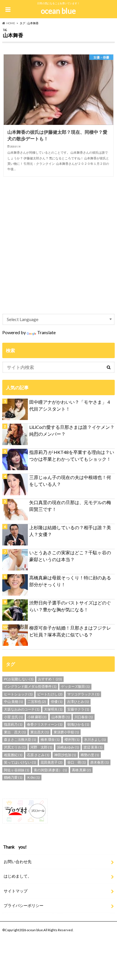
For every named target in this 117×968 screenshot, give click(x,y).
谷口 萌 (76, 762)
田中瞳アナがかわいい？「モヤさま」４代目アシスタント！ (70, 405)
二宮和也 (37, 701)
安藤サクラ (78, 709)
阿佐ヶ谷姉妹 (16, 770)
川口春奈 (83, 717)
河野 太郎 (41, 747)
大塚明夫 (53, 709)
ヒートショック (18, 694)
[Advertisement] (58, 241)
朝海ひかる (78, 724)
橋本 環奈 (50, 739)
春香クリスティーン (44, 724)
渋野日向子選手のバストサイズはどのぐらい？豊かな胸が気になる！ (70, 606)
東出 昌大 (15, 732)
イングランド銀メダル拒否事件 (30, 686)
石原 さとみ (38, 755)
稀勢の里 (90, 755)
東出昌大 (39, 732)
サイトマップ (16, 890)
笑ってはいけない (20, 762)
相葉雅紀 (13, 755)
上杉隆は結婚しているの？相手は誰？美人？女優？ (70, 531)
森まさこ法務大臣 (20, 739)
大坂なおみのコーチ (21, 709)
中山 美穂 (13, 701)
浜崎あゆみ (68, 747)
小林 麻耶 (37, 717)
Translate (46, 332)
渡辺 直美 (93, 747)
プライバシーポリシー (23, 905)
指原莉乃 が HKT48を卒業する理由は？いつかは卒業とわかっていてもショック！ (71, 455)
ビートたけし (49, 694)
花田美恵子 (51, 762)
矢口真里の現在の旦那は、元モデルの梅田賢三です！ (70, 506)
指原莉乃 (13, 724)
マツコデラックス (83, 694)
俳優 (56, 701)
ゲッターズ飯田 (75, 686)
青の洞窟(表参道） (50, 770)
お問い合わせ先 (18, 861)
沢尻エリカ (15, 747)
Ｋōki (33, 777)
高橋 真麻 (81, 770)
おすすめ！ (50, 679)
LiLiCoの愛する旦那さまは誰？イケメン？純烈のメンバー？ (71, 430)
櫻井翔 (72, 739)
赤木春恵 (99, 762)
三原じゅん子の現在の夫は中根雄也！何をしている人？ (70, 480)
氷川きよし (95, 739)
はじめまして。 (18, 876)
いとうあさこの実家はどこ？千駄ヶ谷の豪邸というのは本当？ (70, 556)
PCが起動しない (19, 679)
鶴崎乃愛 (13, 777)
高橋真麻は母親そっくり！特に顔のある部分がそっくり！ (70, 581)
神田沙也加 (65, 755)
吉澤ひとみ (78, 701)
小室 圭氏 (13, 717)
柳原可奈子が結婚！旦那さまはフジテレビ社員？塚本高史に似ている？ (70, 631)
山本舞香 (60, 717)
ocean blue (58, 10)
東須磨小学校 (66, 732)
